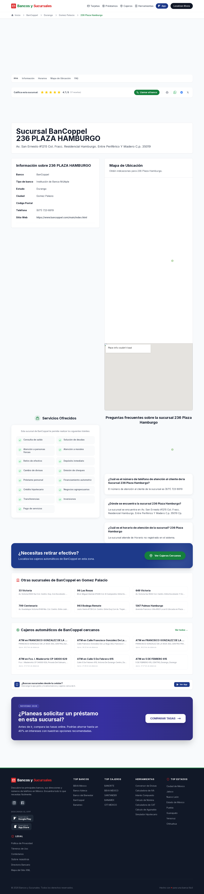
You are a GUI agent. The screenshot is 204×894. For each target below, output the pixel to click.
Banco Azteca (80, 790)
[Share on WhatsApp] (175, 92)
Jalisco (170, 791)
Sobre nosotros (20, 859)
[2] (46, 92)
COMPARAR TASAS (162, 718)
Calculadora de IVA (144, 790)
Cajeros (128, 5)
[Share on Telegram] (181, 92)
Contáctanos (17, 854)
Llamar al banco (148, 92)
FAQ (76, 78)
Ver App (183, 684)
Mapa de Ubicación (60, 78)
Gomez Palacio (67, 15)
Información (28, 78)
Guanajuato (172, 813)
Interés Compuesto (144, 795)
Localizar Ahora (182, 6)
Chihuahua (172, 823)
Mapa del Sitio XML (20, 870)
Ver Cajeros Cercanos (168, 555)
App (164, 6)
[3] (50, 92)
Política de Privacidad (22, 843)
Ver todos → (181, 630)
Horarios (42, 78)
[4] (55, 92)
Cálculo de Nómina (144, 800)
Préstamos (112, 5)
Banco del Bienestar (83, 795)
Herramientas (145, 5)
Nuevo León (173, 797)
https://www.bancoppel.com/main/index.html (61, 217)
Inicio (17, 15)
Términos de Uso (19, 848)
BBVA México (80, 785)
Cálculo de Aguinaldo (146, 809)
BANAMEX (109, 800)
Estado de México (175, 802)
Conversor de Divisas (146, 785)
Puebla (170, 807)
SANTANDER (110, 795)
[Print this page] (167, 92)
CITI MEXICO (110, 805)
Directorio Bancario (20, 864)
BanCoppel (32, 15)
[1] (42, 92)
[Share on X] (187, 92)
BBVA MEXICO (111, 790)
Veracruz (171, 818)
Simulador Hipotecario (146, 814)
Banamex (77, 805)
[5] (59, 92)
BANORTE (109, 785)
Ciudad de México (176, 786)
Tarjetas (95, 5)
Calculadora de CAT (145, 805)
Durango (48, 15)
